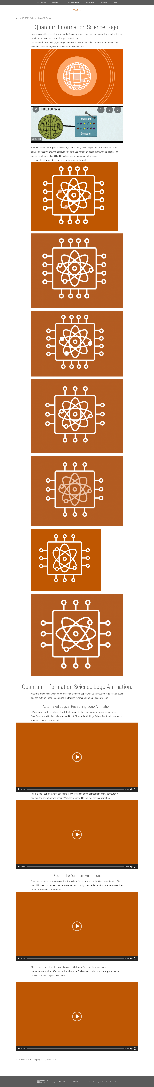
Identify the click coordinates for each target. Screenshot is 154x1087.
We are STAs (51, 1059)
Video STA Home (64, 1082)
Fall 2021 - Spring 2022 (35, 1059)
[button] (77, 757)
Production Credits (111, 1082)
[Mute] (131, 789)
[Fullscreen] (135, 789)
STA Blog (77, 10)
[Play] (19, 789)
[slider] (75, 789)
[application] (77, 757)
